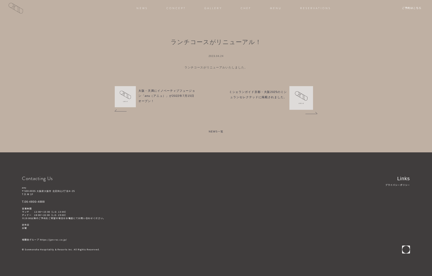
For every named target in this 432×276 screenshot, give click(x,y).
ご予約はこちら (412, 8)
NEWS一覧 (216, 131)
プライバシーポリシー (397, 184)
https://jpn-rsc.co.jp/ (53, 239)
